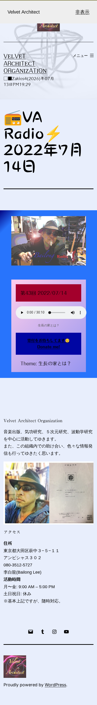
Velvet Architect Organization (25, 63)
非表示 (82, 12)
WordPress (55, 684)
